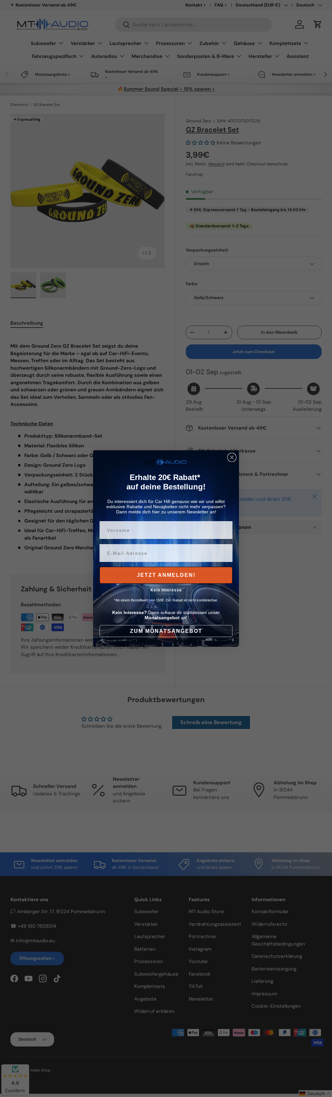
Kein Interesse (166, 590)
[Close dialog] (232, 457)
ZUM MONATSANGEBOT (166, 631)
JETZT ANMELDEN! (166, 575)
